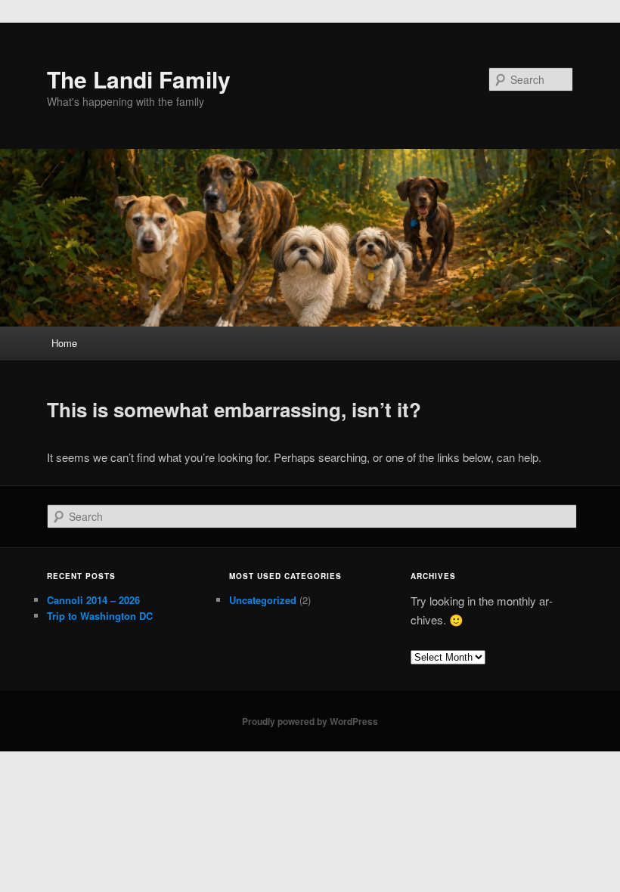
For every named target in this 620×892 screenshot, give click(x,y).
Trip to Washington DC (100, 616)
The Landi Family (139, 79)
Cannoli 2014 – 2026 (93, 600)
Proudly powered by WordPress (310, 721)
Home (64, 343)
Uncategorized (262, 600)
